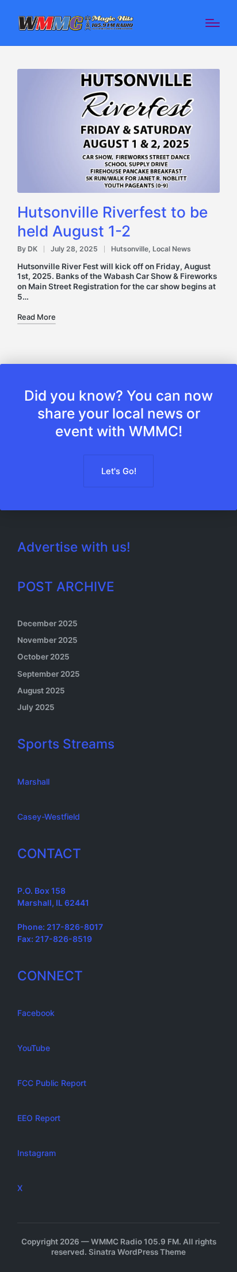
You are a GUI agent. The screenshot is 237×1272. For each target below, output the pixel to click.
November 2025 (47, 640)
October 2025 (43, 656)
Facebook (36, 1013)
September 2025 (48, 673)
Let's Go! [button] (118, 471)
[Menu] (212, 23)
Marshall (33, 781)
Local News (171, 249)
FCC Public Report (51, 1083)
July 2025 (36, 707)
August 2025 (41, 690)
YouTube (33, 1048)
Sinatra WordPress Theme (137, 1252)
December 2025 (47, 623)
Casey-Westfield (48, 816)
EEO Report (38, 1118)
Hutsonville (129, 249)
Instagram (36, 1153)
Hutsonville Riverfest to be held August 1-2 (112, 221)
